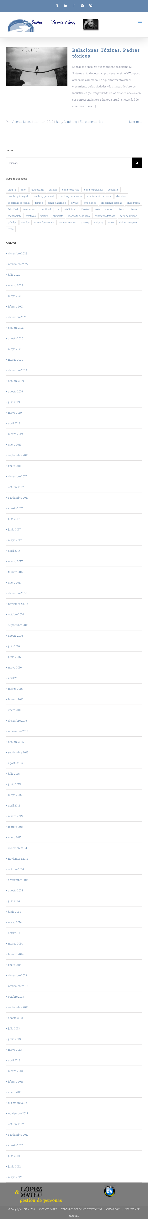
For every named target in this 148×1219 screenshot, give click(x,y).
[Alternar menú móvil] (140, 21)
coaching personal (43, 196)
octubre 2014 (16, 869)
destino (38, 202)
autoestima (37, 189)
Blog (59, 121)
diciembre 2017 (17, 476)
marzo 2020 (15, 359)
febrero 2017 (16, 572)
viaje (111, 222)
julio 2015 (14, 773)
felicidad (13, 209)
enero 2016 (15, 710)
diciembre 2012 (17, 1103)
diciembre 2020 (17, 317)
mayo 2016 (15, 667)
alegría (12, 189)
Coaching (70, 121)
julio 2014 (14, 901)
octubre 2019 (16, 381)
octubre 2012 (16, 1124)
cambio (53, 189)
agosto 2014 (15, 890)
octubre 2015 (16, 742)
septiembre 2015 (18, 752)
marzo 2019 (15, 434)
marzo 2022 (15, 285)
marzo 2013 (15, 1071)
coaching (113, 189)
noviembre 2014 (18, 858)
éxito (10, 228)
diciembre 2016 (17, 593)
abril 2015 (14, 805)
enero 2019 (15, 444)
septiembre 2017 (18, 497)
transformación (67, 222)
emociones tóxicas (111, 202)
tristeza (85, 222)
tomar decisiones (44, 222)
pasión (44, 215)
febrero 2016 (16, 699)
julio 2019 (14, 402)
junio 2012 (14, 1166)
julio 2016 (14, 646)
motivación (14, 215)
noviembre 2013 (18, 986)
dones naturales (57, 202)
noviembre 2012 (18, 1113)
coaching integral (18, 196)
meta (97, 209)
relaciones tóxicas (105, 215)
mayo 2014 (15, 922)
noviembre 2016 (18, 604)
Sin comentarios (91, 121)
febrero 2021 (16, 306)
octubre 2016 (16, 614)
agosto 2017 (15, 508)
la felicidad (70, 209)
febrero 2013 (16, 1081)
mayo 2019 (15, 412)
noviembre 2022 (18, 264)
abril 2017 (14, 550)
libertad (85, 209)
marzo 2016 (15, 688)
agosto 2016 (15, 635)
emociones (89, 202)
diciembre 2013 (17, 975)
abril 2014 (14, 933)
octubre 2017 (16, 487)
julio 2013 (14, 1028)
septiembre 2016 (18, 625)
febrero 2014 (16, 954)
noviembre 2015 (18, 731)
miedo (120, 209)
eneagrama (133, 202)
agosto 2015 (15, 763)
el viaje (75, 202)
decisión (121, 196)
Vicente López (21, 121)
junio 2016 (14, 657)
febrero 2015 (15, 826)
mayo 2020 (15, 349)
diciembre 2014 (17, 848)
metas (108, 209)
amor (24, 189)
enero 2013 (15, 1092)
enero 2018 (15, 466)
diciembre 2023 (17, 253)
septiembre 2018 (18, 455)
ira (57, 209)
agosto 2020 (15, 338)
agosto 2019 (15, 391)
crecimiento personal (99, 196)
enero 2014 (15, 965)
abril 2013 (14, 1060)
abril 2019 (14, 423)
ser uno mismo (128, 215)
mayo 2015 (15, 795)
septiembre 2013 (18, 1007)
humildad (45, 209)
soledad (12, 222)
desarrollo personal (19, 202)
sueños (25, 222)
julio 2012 (14, 1156)
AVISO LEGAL (113, 1209)
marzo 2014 (15, 943)
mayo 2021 (15, 296)
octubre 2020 (16, 328)
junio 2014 (14, 911)
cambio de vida (70, 189)
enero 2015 (14, 837)
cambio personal (93, 189)
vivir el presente (128, 222)
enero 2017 (15, 582)
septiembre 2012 (18, 1134)
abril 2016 (14, 678)
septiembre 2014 (18, 880)
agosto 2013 (15, 1018)
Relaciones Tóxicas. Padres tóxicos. (37, 67)
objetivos (31, 215)
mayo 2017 (15, 540)
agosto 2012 (15, 1145)
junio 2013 (14, 1039)
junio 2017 (14, 529)
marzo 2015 (15, 816)
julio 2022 (14, 274)
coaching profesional (70, 196)
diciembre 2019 (17, 370)
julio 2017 (14, 519)
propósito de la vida (79, 215)
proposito (58, 215)
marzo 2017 (15, 561)
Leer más (135, 121)
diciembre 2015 (17, 720)
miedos (133, 209)
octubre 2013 (16, 996)
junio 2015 (14, 784)
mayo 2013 (15, 1049)
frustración (29, 209)
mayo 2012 (15, 1177)
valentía (98, 222)
